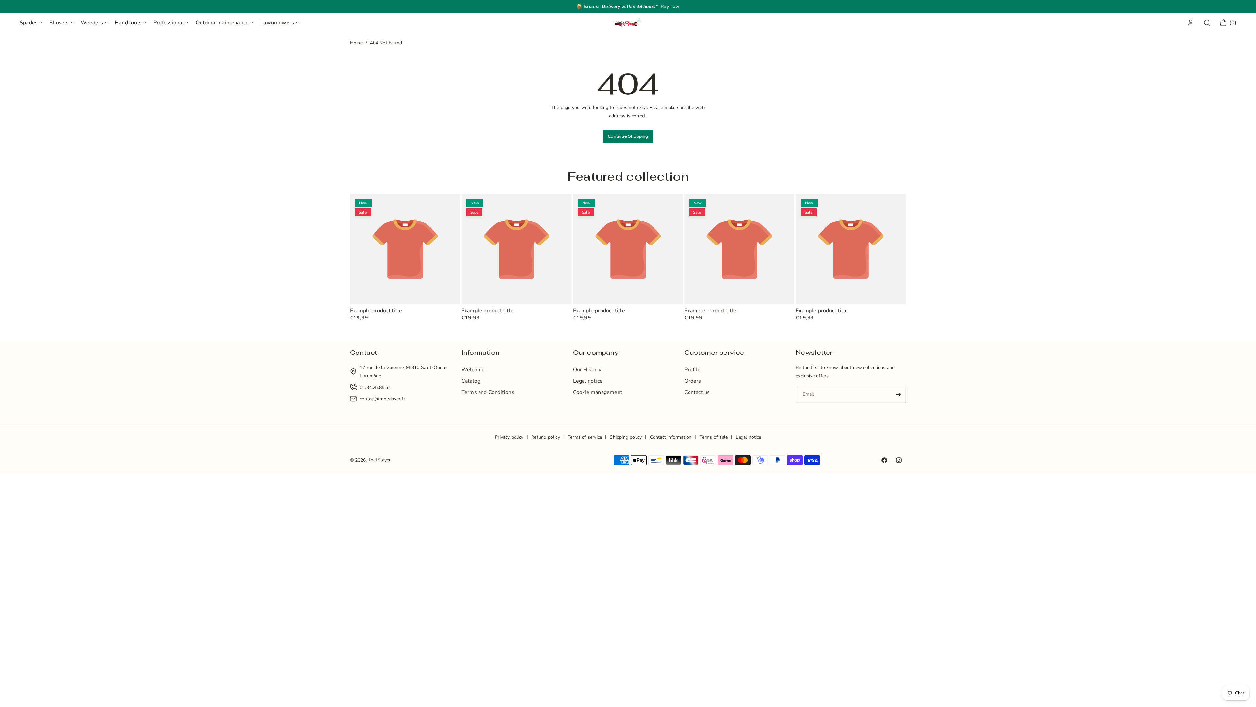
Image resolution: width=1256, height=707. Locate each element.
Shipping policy (626, 437)
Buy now (670, 6)
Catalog (471, 381)
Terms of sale (714, 437)
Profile (692, 369)
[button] (30, 22)
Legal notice (587, 381)
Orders (692, 381)
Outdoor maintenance (222, 22)
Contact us (697, 392)
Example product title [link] (376, 311)
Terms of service (585, 437)
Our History (587, 369)
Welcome (473, 369)
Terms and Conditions (488, 392)
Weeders (92, 22)
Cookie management (597, 392)
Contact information (671, 437)
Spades (29, 22)
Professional (168, 22)
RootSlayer (379, 460)
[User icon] (1190, 22)
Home (356, 43)
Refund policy (545, 437)
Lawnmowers (277, 22)
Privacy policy (509, 437)
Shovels (59, 22)
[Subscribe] (898, 395)
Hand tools (128, 22)
